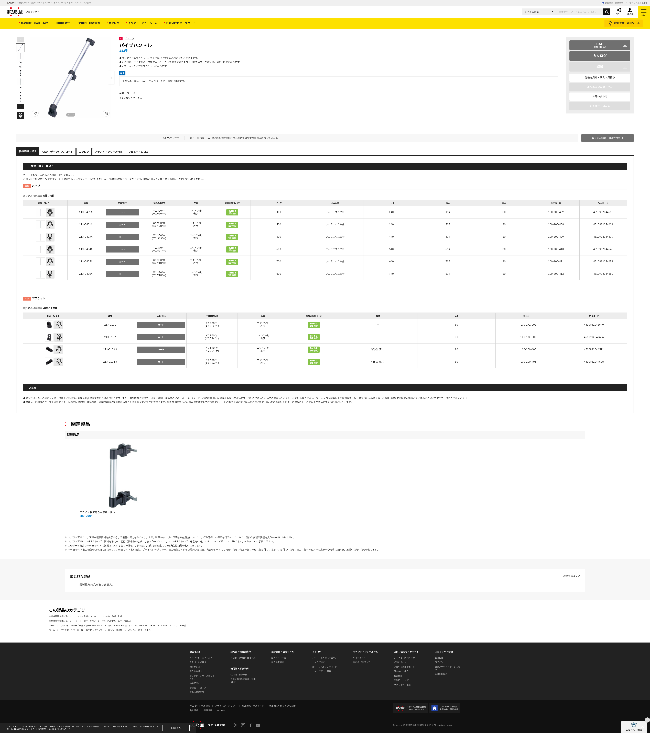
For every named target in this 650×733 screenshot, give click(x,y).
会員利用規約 (441, 674)
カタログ (600, 56)
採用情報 (207, 710)
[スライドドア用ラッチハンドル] (113, 474)
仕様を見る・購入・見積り (600, 78)
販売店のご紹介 (401, 671)
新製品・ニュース (198, 687)
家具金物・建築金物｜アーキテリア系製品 (624, 2)
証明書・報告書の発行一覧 (243, 657)
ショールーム (359, 657)
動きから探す (196, 666)
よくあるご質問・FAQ (404, 657)
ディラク (129, 38)
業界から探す (196, 671)
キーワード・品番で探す (201, 657)
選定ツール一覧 (278, 657)
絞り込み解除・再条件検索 (606, 138)
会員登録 (439, 657)
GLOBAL (221, 710)
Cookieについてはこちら (59, 729)
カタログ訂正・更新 (321, 671)
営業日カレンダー (402, 680)
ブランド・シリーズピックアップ (202, 677)
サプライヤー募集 (402, 684)
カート (122, 212)
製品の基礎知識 (197, 692)
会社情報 (194, 710)
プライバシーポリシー (154, 550)
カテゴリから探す (198, 662)
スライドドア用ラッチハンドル (97, 512)
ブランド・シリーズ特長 (109, 152)
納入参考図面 (277, 662)
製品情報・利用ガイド (253, 706)
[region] (325, 240)
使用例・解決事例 (239, 674)
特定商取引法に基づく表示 (282, 706)
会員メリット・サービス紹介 (447, 668)
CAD (600, 45)
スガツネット (32, 12)
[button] (111, 77)
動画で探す (195, 683)
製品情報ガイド (177, 550)
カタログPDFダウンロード (324, 666)
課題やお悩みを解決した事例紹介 (243, 681)
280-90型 (86, 516)
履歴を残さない (571, 576)
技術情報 (398, 676)
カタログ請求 (318, 662)
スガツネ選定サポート (404, 666)
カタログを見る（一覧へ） (324, 657)
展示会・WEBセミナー (363, 662)
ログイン (439, 662)
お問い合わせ (600, 97)
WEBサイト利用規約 (129, 550)
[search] (606, 11)
